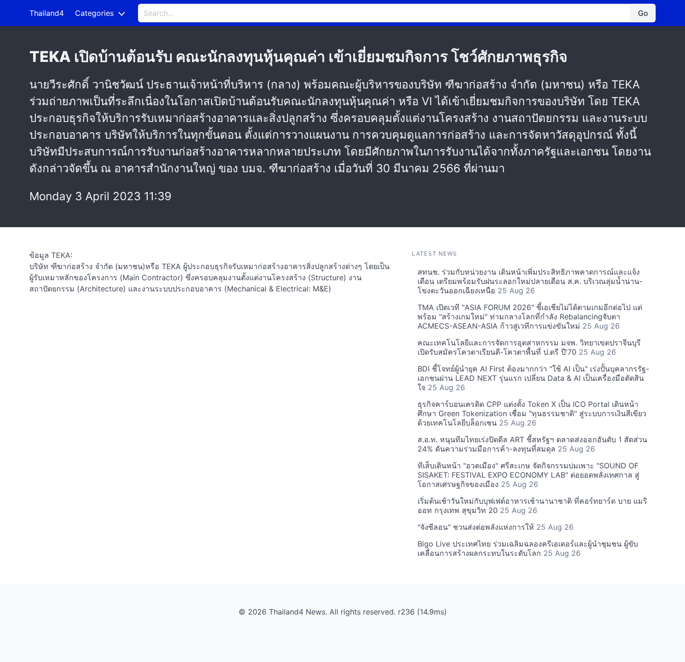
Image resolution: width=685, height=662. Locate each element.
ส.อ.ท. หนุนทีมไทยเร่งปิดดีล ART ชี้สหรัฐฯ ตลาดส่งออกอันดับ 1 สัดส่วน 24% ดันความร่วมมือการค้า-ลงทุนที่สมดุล (532, 444)
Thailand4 (46, 13)
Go (643, 13)
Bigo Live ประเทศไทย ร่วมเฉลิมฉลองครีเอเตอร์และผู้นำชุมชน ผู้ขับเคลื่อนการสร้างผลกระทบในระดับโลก (528, 548)
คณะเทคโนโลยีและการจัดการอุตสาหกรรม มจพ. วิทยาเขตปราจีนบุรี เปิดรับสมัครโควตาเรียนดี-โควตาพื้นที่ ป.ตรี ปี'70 (529, 347)
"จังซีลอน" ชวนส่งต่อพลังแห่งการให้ (496, 527)
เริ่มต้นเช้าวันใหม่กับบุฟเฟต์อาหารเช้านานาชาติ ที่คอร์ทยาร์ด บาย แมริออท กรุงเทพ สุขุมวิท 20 (532, 505)
